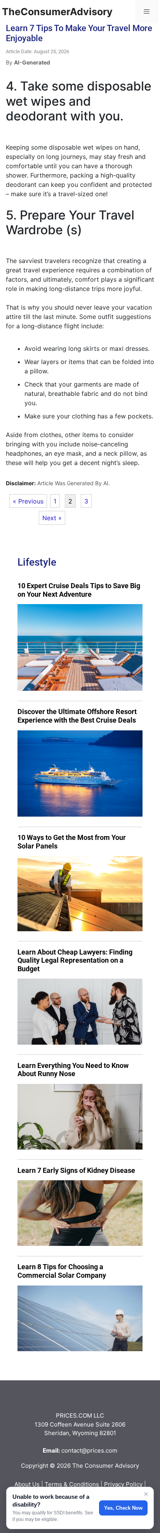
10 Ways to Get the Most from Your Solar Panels (71, 841)
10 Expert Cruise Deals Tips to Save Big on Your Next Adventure (78, 590)
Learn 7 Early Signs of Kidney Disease (76, 1170)
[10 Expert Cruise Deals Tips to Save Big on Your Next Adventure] (80, 647)
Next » (52, 518)
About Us (27, 1484)
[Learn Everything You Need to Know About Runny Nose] (80, 1117)
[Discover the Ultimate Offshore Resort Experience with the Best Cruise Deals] (80, 773)
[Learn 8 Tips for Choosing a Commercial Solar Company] (80, 1318)
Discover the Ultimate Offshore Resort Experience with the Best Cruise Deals (77, 715)
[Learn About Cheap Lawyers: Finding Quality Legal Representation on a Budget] (80, 1011)
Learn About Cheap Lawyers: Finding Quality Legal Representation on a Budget (74, 960)
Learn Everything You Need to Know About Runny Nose (73, 1069)
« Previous (28, 501)
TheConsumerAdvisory (57, 11)
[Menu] (146, 11)
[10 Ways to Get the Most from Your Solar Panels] (80, 893)
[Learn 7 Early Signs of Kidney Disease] (80, 1213)
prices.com (102, 1450)
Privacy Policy (123, 1484)
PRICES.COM (74, 1415)
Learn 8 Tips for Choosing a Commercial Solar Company (61, 1271)
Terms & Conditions (72, 1484)
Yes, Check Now (123, 1508)
